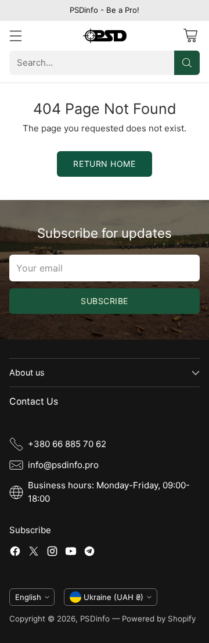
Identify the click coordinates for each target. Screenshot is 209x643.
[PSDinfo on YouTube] (71, 553)
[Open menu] (15, 36)
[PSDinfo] (105, 36)
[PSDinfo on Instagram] (52, 553)
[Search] (187, 63)
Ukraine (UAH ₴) (113, 597)
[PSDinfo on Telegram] (89, 553)
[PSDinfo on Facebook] (15, 553)
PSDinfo (95, 618)
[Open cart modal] (190, 36)
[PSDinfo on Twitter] (34, 553)
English (28, 597)
